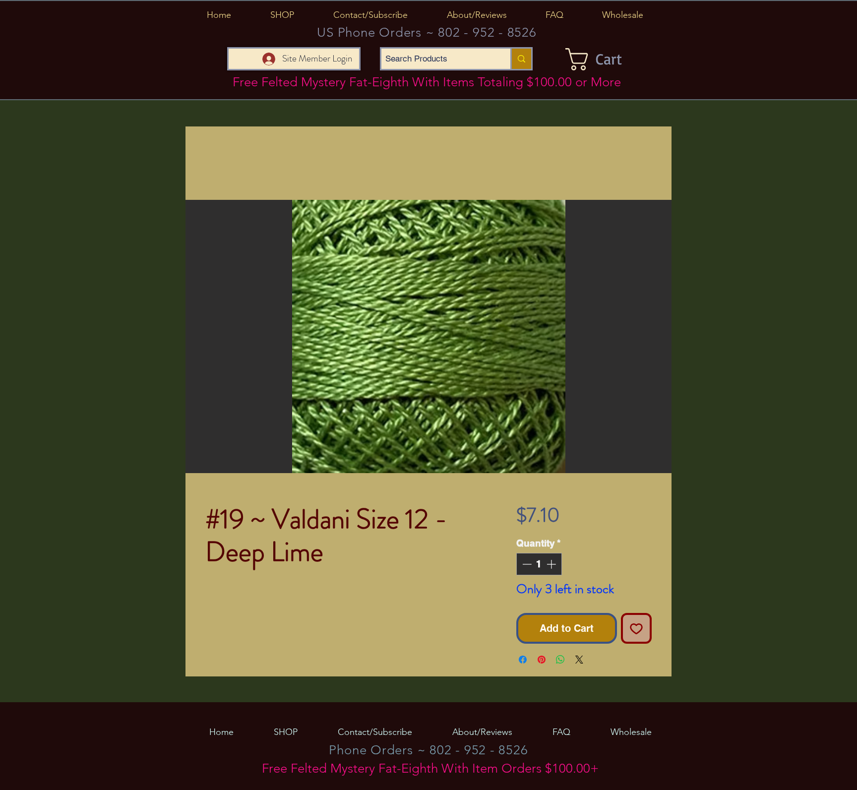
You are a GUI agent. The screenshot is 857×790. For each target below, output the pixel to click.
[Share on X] (579, 660)
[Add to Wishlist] (636, 628)
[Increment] (552, 564)
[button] (281, 15)
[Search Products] (520, 59)
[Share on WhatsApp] (560, 660)
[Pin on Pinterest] (542, 660)
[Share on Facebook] (523, 660)
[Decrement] (526, 564)
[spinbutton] (539, 564)
